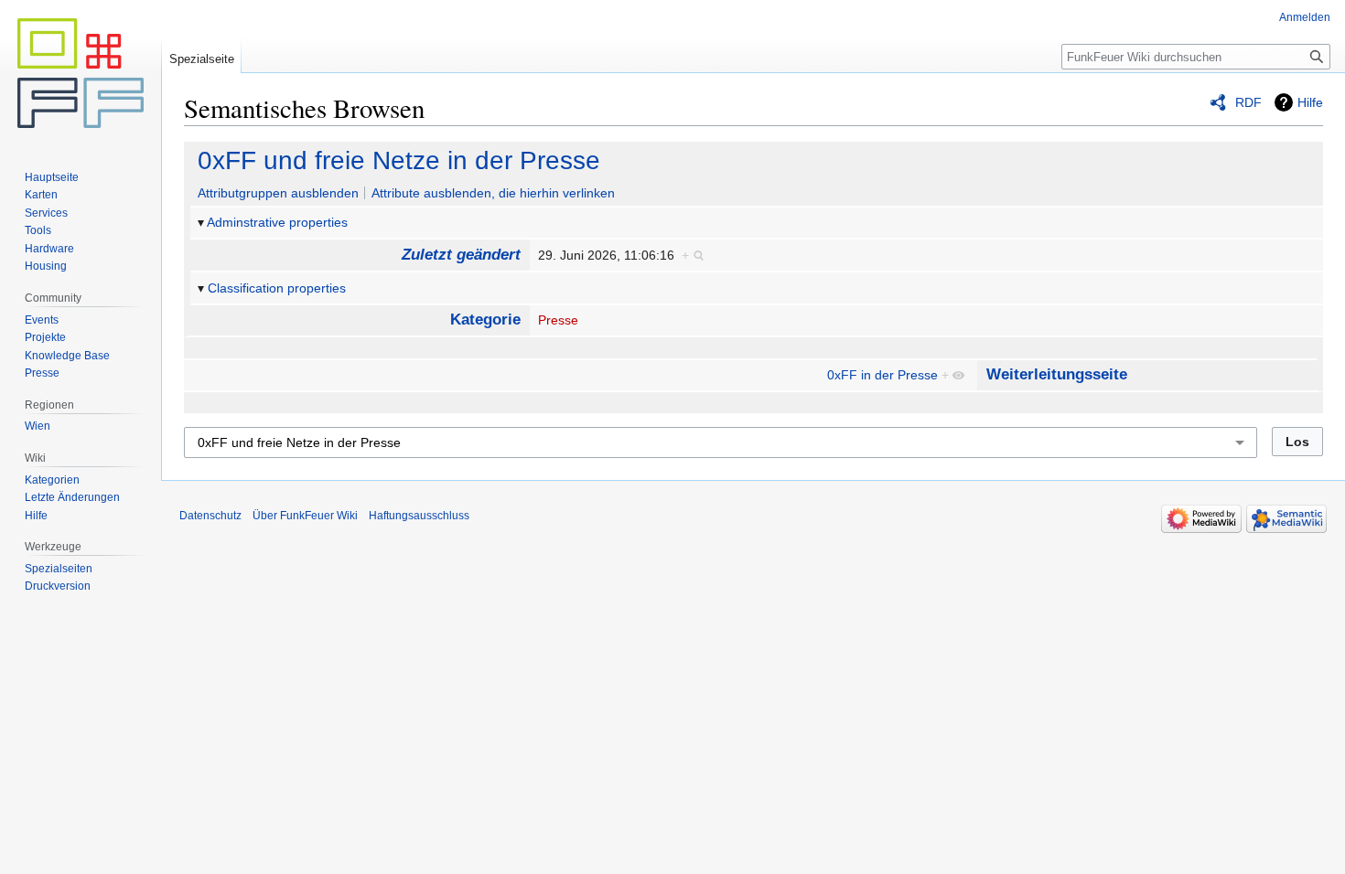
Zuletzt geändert (461, 254)
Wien (37, 426)
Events (42, 320)
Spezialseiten (58, 568)
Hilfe (1310, 102)
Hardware (49, 248)
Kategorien (52, 480)
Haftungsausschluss (419, 515)
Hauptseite (52, 177)
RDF (1248, 102)
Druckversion (58, 586)
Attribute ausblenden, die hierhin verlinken (493, 193)
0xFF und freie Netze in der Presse (399, 160)
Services (46, 213)
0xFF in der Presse (882, 375)
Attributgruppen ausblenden (278, 193)
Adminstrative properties (277, 222)
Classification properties (277, 288)
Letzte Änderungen (72, 497)
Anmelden (1304, 17)
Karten (41, 194)
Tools (38, 230)
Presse (558, 320)
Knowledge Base (67, 355)
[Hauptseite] (80, 73)
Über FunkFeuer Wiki (305, 515)
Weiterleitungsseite (1056, 374)
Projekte (45, 337)
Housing (46, 266)
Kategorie (485, 319)
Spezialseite (201, 59)
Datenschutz (210, 515)
